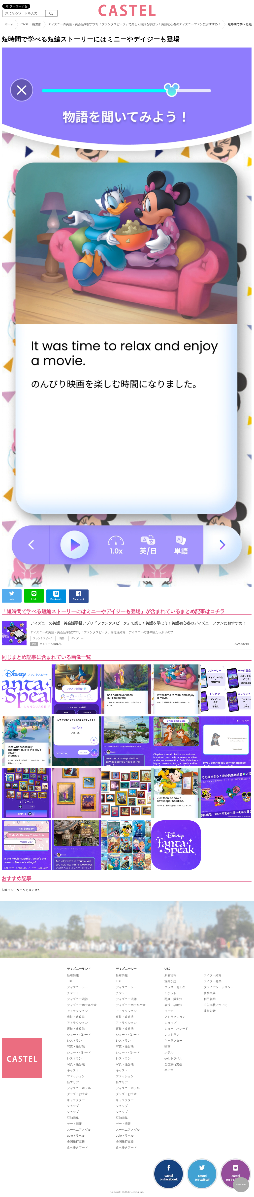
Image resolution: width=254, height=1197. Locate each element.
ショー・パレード (79, 1034)
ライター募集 (213, 981)
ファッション (76, 1076)
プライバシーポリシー (218, 987)
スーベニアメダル (79, 1129)
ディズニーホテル (79, 1088)
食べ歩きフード (77, 1147)
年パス (168, 1070)
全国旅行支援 (76, 1141)
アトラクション (77, 1011)
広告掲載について (215, 1005)
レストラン (74, 1040)
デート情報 (74, 1123)
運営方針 (210, 1011)
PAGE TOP (241, 1184)
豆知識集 (73, 1118)
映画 (167, 1046)
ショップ (73, 1106)
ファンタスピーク (43, 638)
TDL (70, 981)
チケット (73, 993)
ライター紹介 (213, 975)
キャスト (73, 1070)
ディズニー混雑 (77, 999)
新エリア (73, 1082)
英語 (62, 638)
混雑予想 (170, 981)
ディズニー (77, 638)
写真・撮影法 (76, 1046)
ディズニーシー (77, 987)
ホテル (168, 1052)
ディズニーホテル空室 (82, 1005)
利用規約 (210, 999)
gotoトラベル (76, 1135)
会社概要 (210, 993)
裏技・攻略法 (76, 1017)
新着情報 (73, 975)
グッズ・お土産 (77, 1094)
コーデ (168, 1011)
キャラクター (76, 1100)
